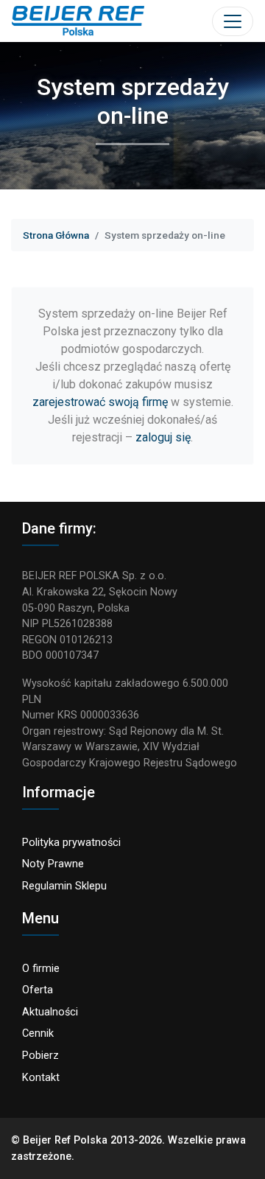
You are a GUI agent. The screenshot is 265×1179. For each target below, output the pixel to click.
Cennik (38, 1033)
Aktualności (50, 1012)
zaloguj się (163, 437)
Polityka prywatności (71, 842)
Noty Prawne (53, 864)
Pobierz (40, 1055)
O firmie (41, 968)
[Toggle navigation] (232, 21)
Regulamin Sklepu (64, 886)
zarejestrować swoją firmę (100, 402)
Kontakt (41, 1077)
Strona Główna (56, 235)
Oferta (37, 990)
